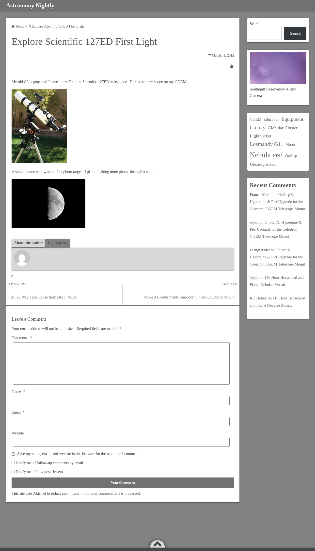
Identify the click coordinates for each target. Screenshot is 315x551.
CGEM (255, 119)
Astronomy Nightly (30, 5)
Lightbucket (260, 136)
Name (18, 391)
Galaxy (258, 127)
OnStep (291, 156)
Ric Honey (258, 298)
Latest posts (57, 243)
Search (255, 24)
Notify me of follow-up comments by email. (50, 463)
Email (18, 412)
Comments (22, 338)
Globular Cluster (283, 127)
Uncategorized (263, 164)
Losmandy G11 (266, 144)
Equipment (292, 119)
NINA (278, 156)
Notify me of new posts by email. (41, 472)
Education (271, 119)
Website (18, 433)
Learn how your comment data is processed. (106, 493)
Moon (290, 144)
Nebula (260, 155)
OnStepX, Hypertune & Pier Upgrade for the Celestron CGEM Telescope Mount (277, 202)
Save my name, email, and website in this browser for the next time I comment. (78, 454)
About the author (28, 243)
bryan (254, 222)
